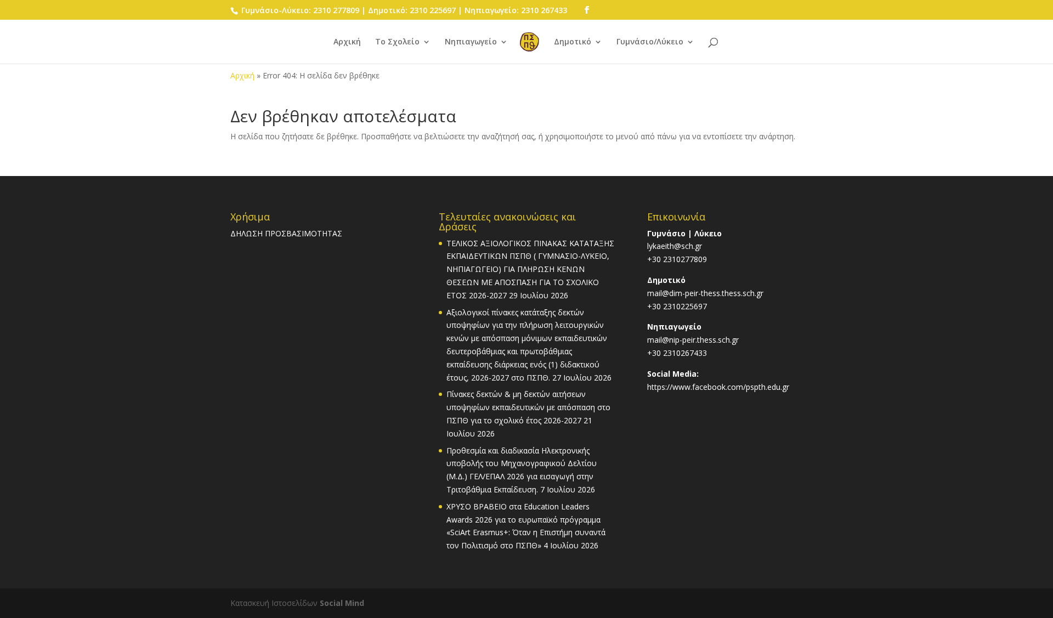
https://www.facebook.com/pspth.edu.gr (718, 387)
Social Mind (342, 603)
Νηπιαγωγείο (471, 42)
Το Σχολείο (397, 42)
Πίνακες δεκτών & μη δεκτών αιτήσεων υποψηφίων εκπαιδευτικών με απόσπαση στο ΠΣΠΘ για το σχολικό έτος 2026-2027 (528, 407)
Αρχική (347, 42)
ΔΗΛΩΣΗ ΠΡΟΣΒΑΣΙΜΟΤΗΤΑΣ (286, 233)
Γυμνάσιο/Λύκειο (649, 42)
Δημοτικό (572, 42)
